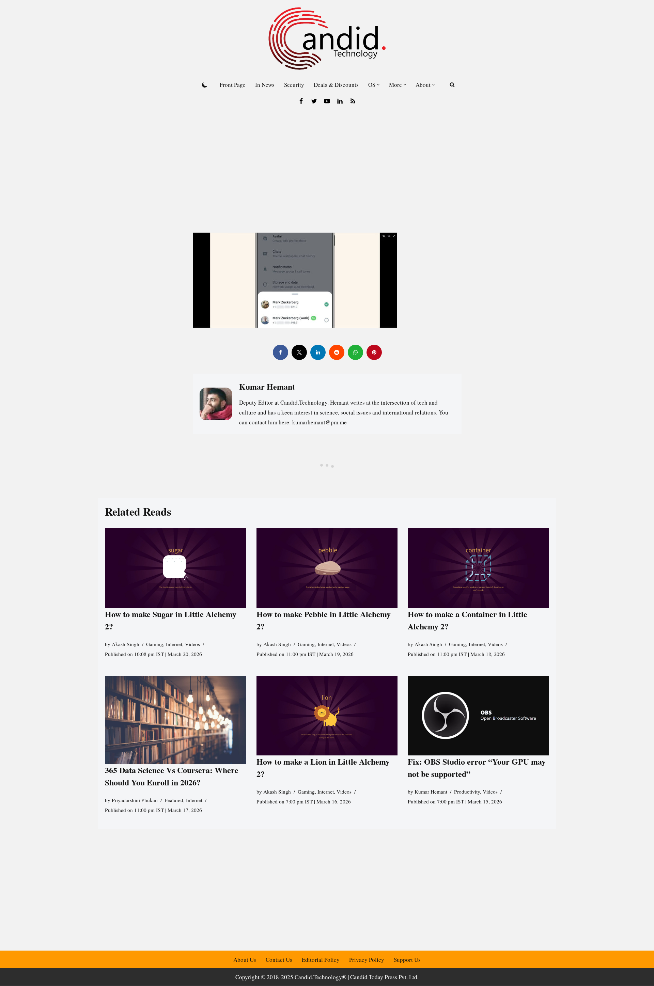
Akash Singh (125, 644)
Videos (192, 644)
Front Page (233, 85)
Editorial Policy (321, 960)
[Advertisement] (327, 161)
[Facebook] (301, 101)
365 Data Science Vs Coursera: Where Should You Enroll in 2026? (171, 776)
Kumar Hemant (431, 791)
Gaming (154, 644)
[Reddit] (336, 352)
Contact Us (279, 960)
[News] (353, 101)
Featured (174, 800)
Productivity (467, 791)
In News (265, 85)
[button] (378, 84)
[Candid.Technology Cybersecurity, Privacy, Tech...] (327, 38)
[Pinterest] (374, 352)
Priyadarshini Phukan (135, 800)
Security (294, 85)
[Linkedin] (340, 101)
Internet (174, 644)
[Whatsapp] (355, 352)
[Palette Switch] (204, 84)
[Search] (452, 84)
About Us (244, 960)
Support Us (407, 960)
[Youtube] (327, 101)
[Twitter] (314, 101)
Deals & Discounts (336, 85)
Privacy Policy (366, 960)
